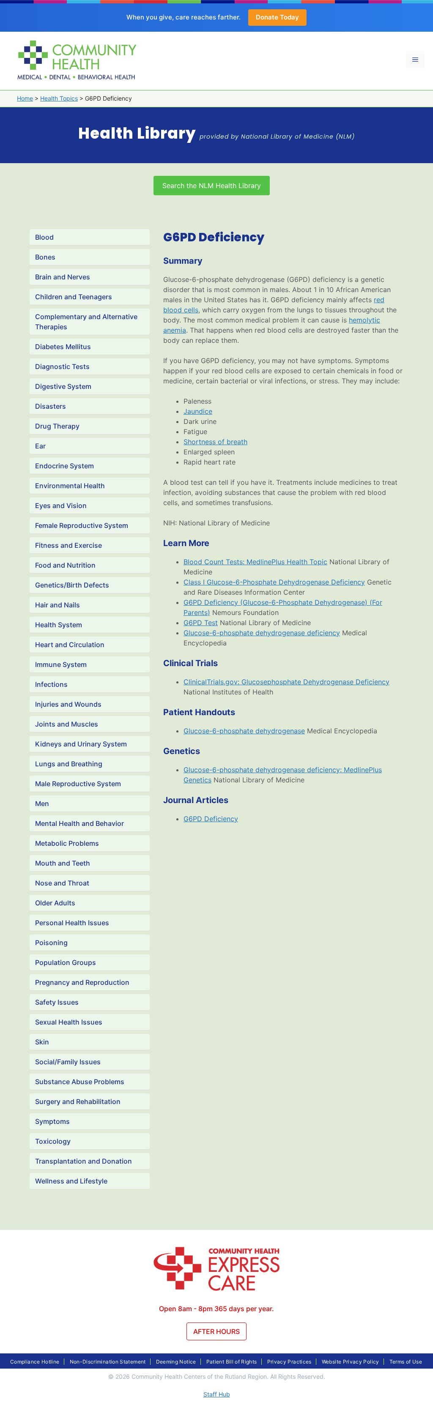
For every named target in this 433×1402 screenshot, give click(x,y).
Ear (40, 446)
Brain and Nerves (62, 277)
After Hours (216, 1331)
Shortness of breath (215, 441)
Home (25, 98)
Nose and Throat (62, 883)
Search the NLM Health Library (211, 185)
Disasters (50, 406)
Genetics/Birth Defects (72, 585)
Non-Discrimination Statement (108, 1361)
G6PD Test (201, 622)
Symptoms (52, 1121)
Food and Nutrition (65, 565)
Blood (44, 237)
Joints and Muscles (66, 724)
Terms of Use (405, 1361)
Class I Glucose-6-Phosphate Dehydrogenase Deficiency (274, 582)
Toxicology (53, 1141)
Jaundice (198, 411)
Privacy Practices (289, 1361)
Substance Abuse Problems (79, 1081)
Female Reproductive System (81, 525)
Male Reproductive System (78, 783)
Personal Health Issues (72, 922)
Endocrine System (64, 466)
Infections (51, 684)
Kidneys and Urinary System (81, 744)
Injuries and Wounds (68, 704)
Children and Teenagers (73, 296)
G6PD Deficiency (211, 818)
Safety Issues (57, 1002)
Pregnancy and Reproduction (82, 982)
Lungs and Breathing (68, 764)
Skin (42, 1042)
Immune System (61, 664)
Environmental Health (70, 485)
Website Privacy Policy (350, 1361)
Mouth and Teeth (62, 863)
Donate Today (277, 17)
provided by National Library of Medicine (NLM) (277, 136)
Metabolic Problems (67, 843)
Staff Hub (216, 1394)
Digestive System (63, 386)
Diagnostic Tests (62, 366)
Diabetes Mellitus (63, 346)
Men (42, 803)
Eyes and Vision (61, 505)
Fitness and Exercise (68, 545)
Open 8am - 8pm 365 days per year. (216, 1308)
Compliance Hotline (34, 1361)
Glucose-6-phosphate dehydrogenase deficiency (262, 633)
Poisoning (51, 942)
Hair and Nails (57, 605)
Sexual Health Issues (68, 1022)
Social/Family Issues (68, 1062)
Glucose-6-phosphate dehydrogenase (244, 731)
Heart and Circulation (69, 644)
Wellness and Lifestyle (71, 1181)
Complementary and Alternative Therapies (86, 321)
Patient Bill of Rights (231, 1361)
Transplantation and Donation (83, 1161)
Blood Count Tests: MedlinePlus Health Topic (255, 562)
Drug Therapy (57, 426)
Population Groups (65, 962)
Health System (58, 624)
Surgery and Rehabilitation (78, 1101)
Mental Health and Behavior (79, 823)
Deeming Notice (176, 1361)
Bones (45, 257)
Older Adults (55, 903)
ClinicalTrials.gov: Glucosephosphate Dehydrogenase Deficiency (286, 682)
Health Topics (59, 98)
